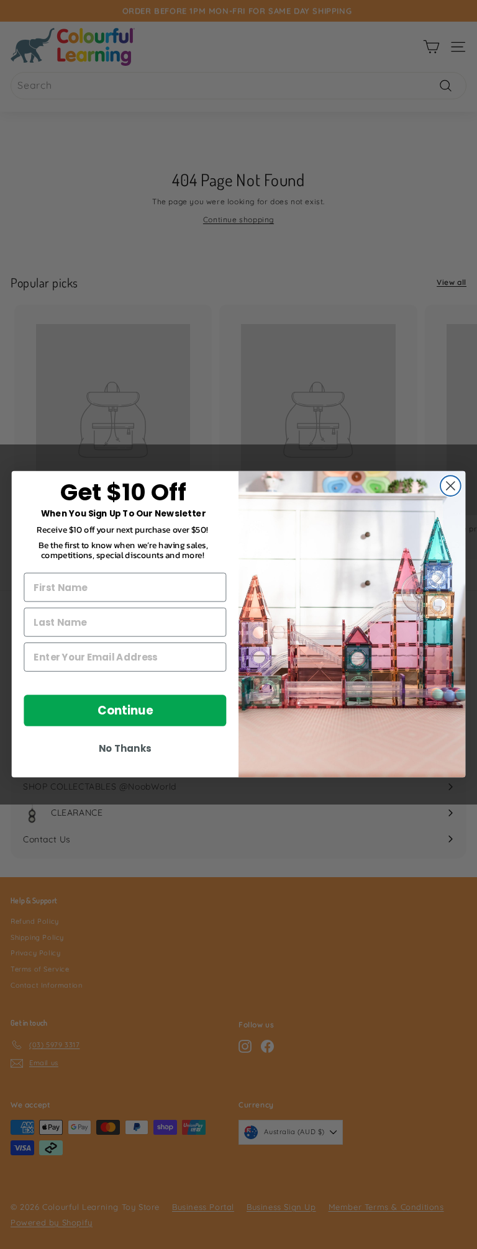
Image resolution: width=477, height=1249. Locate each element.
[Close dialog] (450, 486)
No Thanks (125, 749)
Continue (125, 711)
